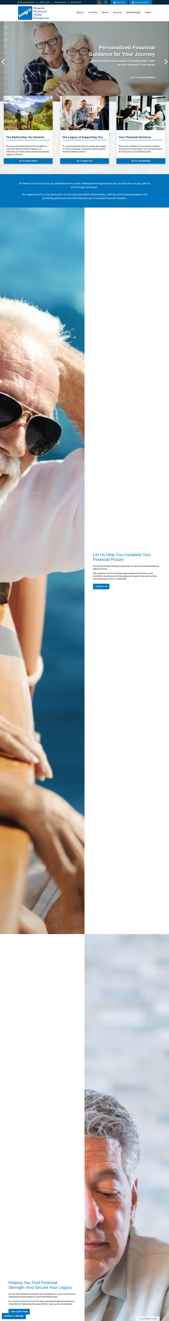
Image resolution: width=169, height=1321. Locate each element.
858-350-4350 (75, 2)
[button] (80, 12)
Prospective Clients (142, 2)
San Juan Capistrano (27, 2)
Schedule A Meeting (14, 1316)
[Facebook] (105, 2)
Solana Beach (61, 2)
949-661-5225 (44, 2)
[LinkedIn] (99, 2)
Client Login (120, 2)
